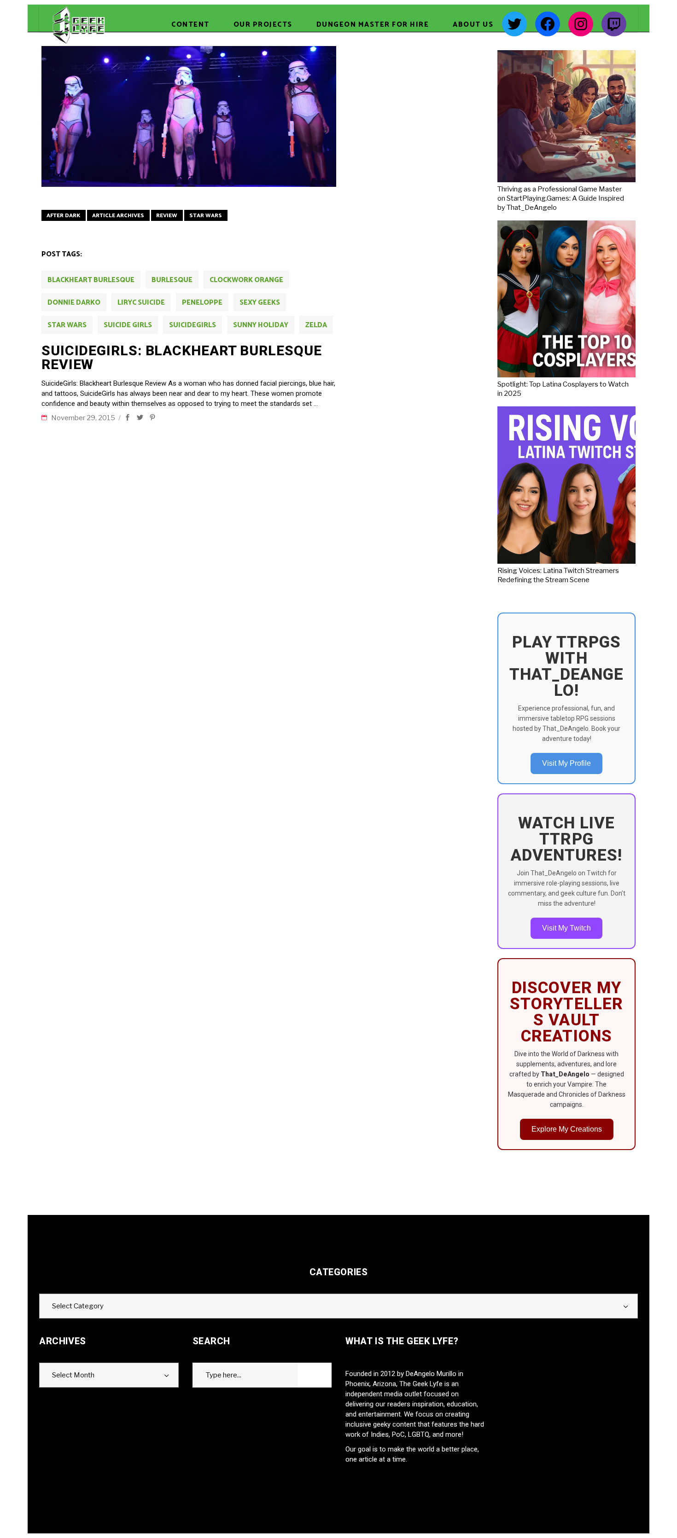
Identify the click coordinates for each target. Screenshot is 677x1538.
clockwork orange (246, 280)
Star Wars (205, 215)
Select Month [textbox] (73, 1375)
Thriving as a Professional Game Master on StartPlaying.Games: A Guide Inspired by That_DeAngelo (560, 198)
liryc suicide (141, 302)
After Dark (63, 215)
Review (166, 215)
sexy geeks (259, 302)
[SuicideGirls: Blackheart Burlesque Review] (188, 116)
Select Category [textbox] (78, 1306)
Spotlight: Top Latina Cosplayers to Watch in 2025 (563, 389)
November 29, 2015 (84, 418)
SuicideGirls (192, 325)
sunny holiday (260, 325)
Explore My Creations (566, 1129)
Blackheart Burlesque (90, 280)
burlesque (172, 280)
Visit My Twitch (566, 928)
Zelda (316, 325)
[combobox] (338, 1306)
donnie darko (73, 302)
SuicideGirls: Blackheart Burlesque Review (181, 357)
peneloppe (202, 302)
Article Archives (118, 215)
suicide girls (128, 325)
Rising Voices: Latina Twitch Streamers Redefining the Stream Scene (558, 575)
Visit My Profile (566, 763)
